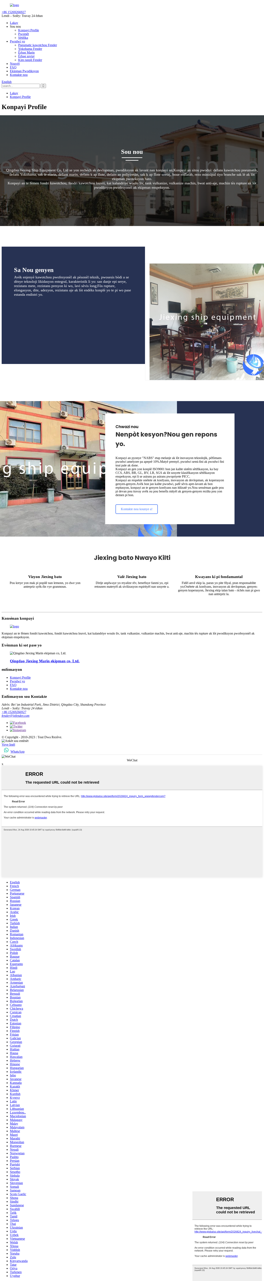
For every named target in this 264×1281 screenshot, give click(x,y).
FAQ (13, 67)
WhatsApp (18, 751)
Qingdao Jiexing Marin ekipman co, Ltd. (45, 661)
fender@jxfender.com (15, 715)
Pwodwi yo (17, 41)
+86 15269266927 (14, 712)
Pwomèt (23, 34)
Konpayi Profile (28, 30)
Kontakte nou (19, 75)
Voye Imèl (8, 744)
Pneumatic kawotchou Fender (37, 45)
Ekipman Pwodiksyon (24, 71)
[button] (137, 509)
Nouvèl (15, 63)
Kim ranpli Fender (30, 60)
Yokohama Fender (30, 49)
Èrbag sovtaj (26, 56)
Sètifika (23, 37)
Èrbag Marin (26, 52)
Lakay (14, 23)
